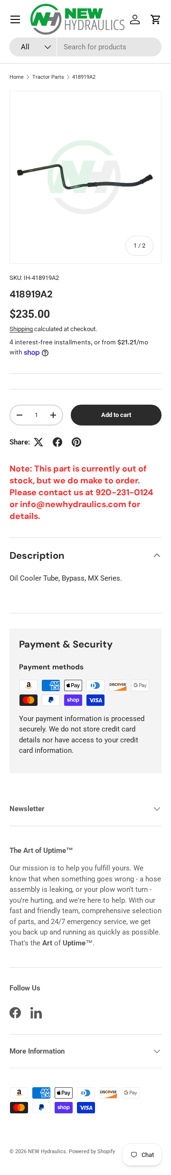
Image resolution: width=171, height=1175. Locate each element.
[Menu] (15, 19)
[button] (155, 19)
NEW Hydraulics (47, 1151)
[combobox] (86, 46)
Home (17, 77)
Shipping (21, 329)
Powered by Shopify (92, 1151)
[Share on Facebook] (57, 442)
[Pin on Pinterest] (76, 442)
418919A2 (83, 77)
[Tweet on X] (38, 442)
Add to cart (116, 414)
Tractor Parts (48, 77)
